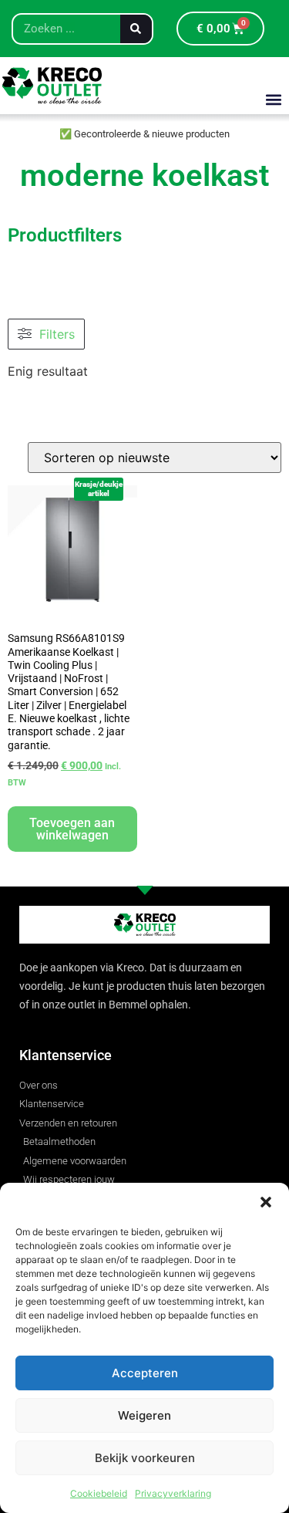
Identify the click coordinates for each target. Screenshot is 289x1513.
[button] (266, 1202)
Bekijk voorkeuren (145, 1458)
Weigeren (144, 1415)
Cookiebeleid (98, 1493)
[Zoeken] (136, 29)
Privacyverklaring (173, 1493)
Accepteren (145, 1373)
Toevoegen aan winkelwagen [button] (72, 829)
